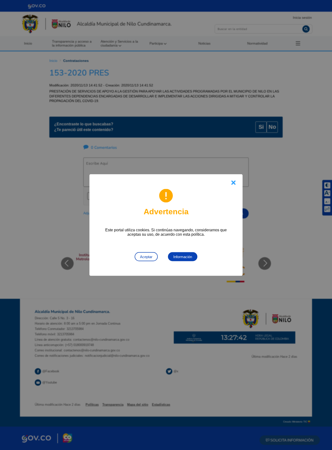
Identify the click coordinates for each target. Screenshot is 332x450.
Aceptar (146, 257)
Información (182, 257)
